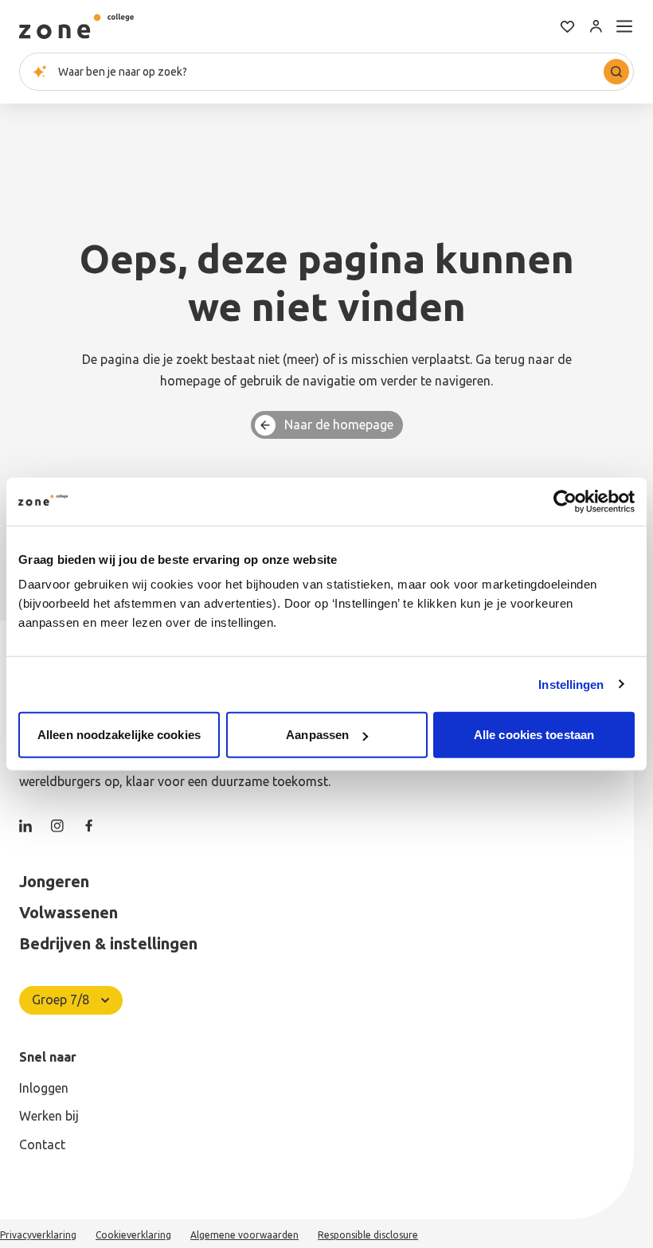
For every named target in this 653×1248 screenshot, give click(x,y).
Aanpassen (317, 734)
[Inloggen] (595, 26)
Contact (42, 1144)
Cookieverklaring (133, 1235)
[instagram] (57, 826)
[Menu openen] (624, 26)
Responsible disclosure (368, 1235)
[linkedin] (25, 826)
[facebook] (89, 826)
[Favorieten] (567, 26)
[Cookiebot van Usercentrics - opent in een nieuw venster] (565, 501)
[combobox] (326, 72)
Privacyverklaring (38, 1235)
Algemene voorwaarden (244, 1235)
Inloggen (43, 1088)
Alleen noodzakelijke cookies (119, 734)
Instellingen (571, 684)
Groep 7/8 (60, 999)
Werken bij (49, 1116)
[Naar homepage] (76, 26)
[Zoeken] (616, 71)
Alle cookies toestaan (534, 734)
